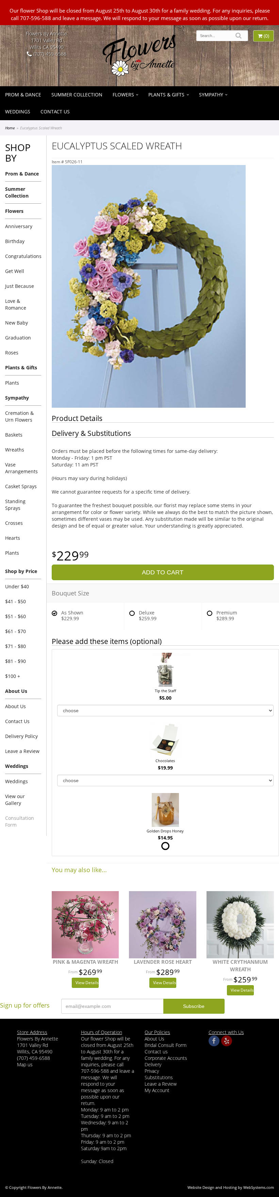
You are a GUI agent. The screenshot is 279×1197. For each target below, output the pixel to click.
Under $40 (17, 586)
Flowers (123, 94)
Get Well (14, 271)
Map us (25, 1064)
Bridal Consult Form (165, 1045)
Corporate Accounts (166, 1058)
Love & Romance (15, 304)
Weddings (17, 111)
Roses (11, 352)
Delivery (153, 1064)
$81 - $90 (15, 661)
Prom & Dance (23, 94)
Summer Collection (76, 94)
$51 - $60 (15, 616)
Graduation (18, 337)
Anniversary (18, 226)
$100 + (12, 676)
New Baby (16, 322)
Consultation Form (19, 821)
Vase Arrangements (21, 468)
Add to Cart (162, 572)
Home (10, 127)
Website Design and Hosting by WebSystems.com (230, 1187)
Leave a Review (22, 751)
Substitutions (159, 1077)
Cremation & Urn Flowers (19, 416)
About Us (15, 706)
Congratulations (23, 256)
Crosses (14, 523)
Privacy (152, 1071)
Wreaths (14, 449)
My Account (157, 1090)
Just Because (19, 286)
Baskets (13, 434)
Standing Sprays (15, 504)
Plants (12, 383)
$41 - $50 (15, 601)
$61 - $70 (15, 631)
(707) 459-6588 (49, 54)
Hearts (12, 538)
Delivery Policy (21, 736)
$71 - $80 (15, 646)
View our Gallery (15, 799)
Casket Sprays (21, 486)
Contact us (156, 1051)
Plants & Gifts (166, 94)
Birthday (14, 241)
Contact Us (55, 111)
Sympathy (211, 94)
